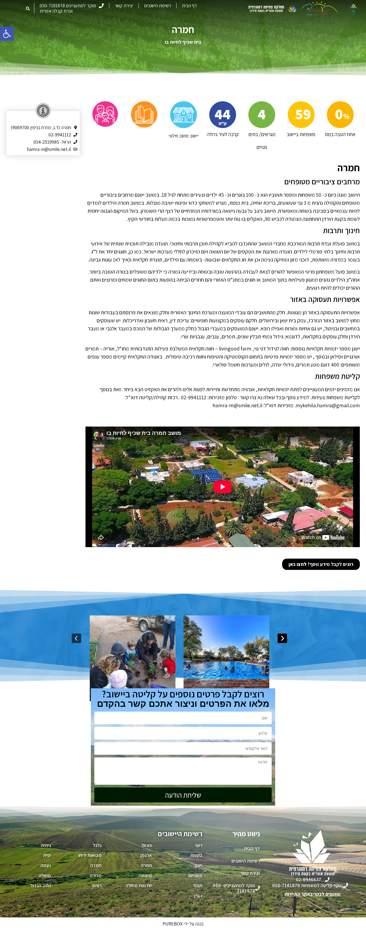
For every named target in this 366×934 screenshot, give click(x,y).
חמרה (146, 865)
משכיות (195, 875)
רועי (198, 845)
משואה (145, 875)
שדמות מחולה (139, 885)
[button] (7, 34)
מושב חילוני (179, 136)
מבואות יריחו (90, 855)
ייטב (198, 865)
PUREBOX (172, 924)
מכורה (96, 875)
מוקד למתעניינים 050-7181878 (68, 5)
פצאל (146, 845)
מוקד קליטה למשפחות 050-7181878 (307, 885)
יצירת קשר (124, 5)
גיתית (46, 845)
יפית (47, 855)
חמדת (96, 865)
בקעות (196, 855)
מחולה (45, 875)
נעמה (45, 865)
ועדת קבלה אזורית (56, 11)
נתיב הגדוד (40, 885)
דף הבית (189, 5)
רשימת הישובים (157, 5)
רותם (97, 885)
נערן (198, 895)
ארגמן (146, 855)
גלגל (97, 845)
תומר (197, 885)
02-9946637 (308, 879)
